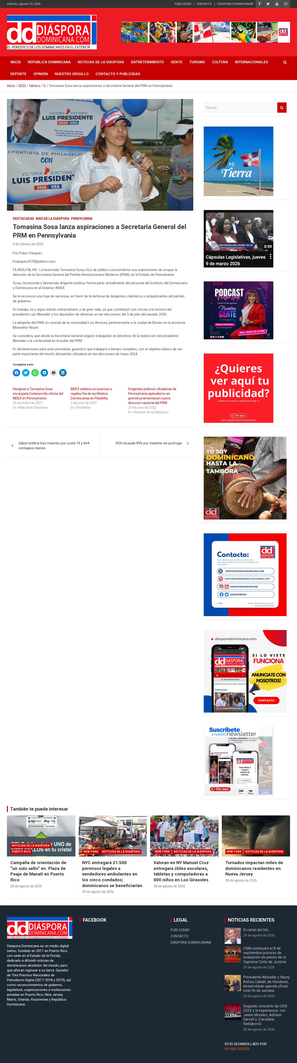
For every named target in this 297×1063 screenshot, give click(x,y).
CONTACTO (204, 4)
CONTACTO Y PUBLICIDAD (118, 74)
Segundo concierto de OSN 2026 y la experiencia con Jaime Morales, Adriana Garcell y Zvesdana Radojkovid (265, 1015)
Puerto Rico (21, 851)
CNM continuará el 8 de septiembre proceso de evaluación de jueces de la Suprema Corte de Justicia (264, 955)
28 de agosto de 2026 (169, 886)
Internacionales (251, 62)
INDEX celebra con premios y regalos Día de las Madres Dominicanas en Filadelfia (91, 393)
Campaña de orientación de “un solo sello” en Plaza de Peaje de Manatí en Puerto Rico (38, 871)
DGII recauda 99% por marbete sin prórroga (149, 443)
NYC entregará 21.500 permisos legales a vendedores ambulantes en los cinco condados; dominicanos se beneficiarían (112, 874)
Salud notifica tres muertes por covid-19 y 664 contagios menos (54, 445)
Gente (176, 62)
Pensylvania (81, 218)
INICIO (15, 62)
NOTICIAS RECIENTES (251, 920)
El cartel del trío (255, 930)
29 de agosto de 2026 (26, 886)
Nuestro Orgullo (72, 74)
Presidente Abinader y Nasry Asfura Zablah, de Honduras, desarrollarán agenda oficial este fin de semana (266, 984)
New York (91, 851)
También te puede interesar (39, 809)
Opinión (40, 74)
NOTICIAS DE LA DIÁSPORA (101, 62)
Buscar (282, 107)
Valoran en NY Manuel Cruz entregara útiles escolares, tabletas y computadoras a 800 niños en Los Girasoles (181, 871)
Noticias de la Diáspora (31, 845)
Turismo (197, 62)
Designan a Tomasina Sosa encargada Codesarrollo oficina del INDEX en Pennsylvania (38, 393)
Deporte (18, 74)
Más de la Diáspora (52, 218)
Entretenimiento (147, 62)
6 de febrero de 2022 (28, 244)
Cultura (220, 62)
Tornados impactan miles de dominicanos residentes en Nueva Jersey (254, 868)
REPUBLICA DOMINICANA (49, 62)
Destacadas (23, 218)
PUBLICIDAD (183, 4)
